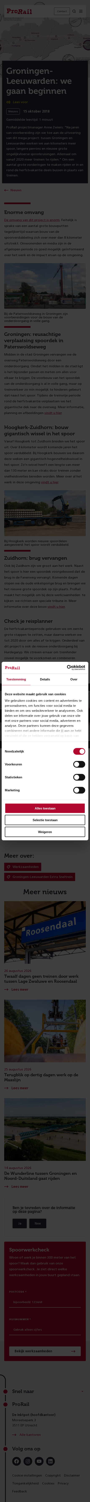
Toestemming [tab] (16, 679)
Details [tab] (45, 679)
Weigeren (45, 831)
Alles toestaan (45, 808)
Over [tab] (73, 679)
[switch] (79, 764)
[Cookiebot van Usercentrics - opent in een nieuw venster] (67, 667)
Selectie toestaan (45, 820)
